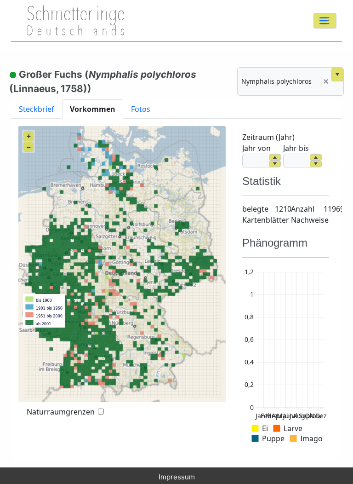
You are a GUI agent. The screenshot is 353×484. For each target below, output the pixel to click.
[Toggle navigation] (324, 21)
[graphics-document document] (285, 357)
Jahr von (256, 148)
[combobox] (279, 81)
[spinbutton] (256, 160)
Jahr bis (296, 148)
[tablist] (176, 108)
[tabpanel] (176, 290)
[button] (325, 81)
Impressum (177, 476)
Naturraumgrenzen (61, 412)
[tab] (36, 108)
